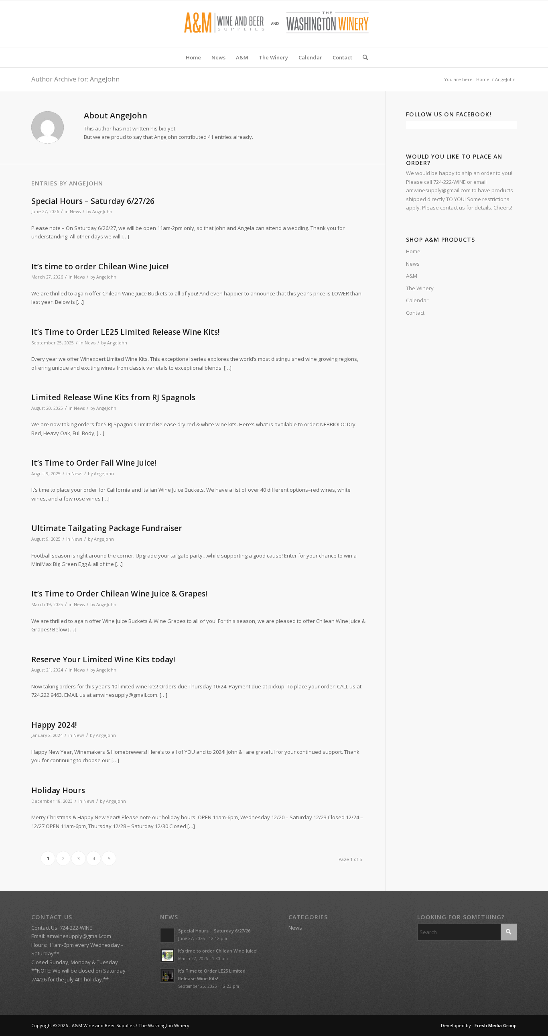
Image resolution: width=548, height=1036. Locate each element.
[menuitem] (193, 57)
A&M (411, 275)
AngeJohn (102, 211)
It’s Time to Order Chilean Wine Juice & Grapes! (119, 593)
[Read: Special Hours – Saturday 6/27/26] (167, 935)
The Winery (420, 288)
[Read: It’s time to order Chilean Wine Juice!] (167, 955)
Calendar (417, 300)
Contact (415, 312)
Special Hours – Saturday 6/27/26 (92, 201)
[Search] (362, 57)
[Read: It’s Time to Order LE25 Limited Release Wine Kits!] (167, 975)
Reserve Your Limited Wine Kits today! (103, 659)
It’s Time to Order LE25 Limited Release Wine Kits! (125, 332)
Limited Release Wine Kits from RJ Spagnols (113, 397)
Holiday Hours (58, 790)
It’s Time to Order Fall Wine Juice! (93, 463)
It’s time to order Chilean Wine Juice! (100, 266)
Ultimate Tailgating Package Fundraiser (106, 528)
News (75, 211)
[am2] (274, 23)
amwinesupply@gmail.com (79, 936)
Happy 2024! (54, 725)
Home (413, 251)
